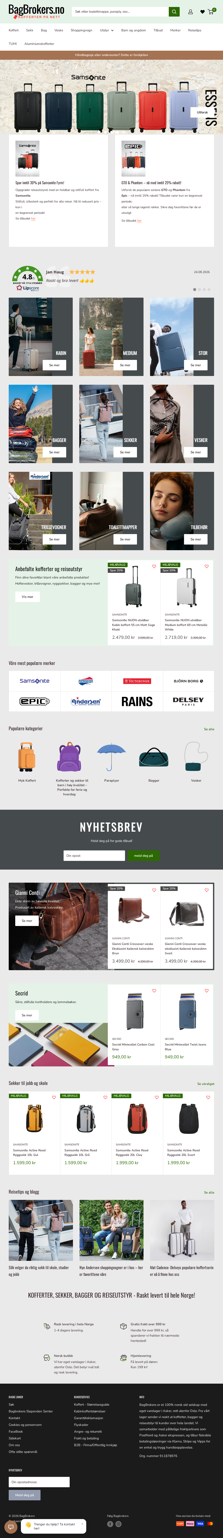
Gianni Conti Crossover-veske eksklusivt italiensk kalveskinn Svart (185, 948)
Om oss (14, 1445)
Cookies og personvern (25, 1425)
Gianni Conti (121, 938)
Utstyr (104, 30)
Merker (175, 30)
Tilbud (158, 30)
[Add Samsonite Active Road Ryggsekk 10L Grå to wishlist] (105, 1097)
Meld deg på (24, 1495)
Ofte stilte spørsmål (23, 1452)
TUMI (13, 44)
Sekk (29, 30)
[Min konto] (190, 11)
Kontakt (14, 1418)
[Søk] (174, 12)
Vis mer (27, 597)
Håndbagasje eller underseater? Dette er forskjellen (111, 55)
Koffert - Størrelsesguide (91, 1404)
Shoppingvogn (81, 30)
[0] (210, 11)
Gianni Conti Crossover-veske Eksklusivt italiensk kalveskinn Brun (133, 948)
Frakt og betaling (86, 1438)
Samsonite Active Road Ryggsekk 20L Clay (132, 1152)
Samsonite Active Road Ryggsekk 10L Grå (80, 1152)
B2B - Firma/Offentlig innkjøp (95, 1445)
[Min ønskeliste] (202, 11)
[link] (111, 279)
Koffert (14, 30)
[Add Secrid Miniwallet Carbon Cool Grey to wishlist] (154, 991)
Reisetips (194, 30)
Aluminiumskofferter (39, 44)
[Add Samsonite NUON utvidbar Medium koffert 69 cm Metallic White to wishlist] (207, 566)
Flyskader (81, 1425)
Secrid (116, 1039)
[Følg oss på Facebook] (110, 1524)
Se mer (27, 921)
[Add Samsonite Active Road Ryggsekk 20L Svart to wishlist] (208, 1097)
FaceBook (16, 1431)
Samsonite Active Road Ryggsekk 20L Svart (183, 1152)
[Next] (213, 602)
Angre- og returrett (88, 1431)
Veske (58, 30)
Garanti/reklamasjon (88, 1418)
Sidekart (15, 1438)
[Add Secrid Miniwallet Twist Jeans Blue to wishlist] (207, 991)
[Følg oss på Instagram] (118, 1524)
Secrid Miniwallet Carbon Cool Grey (133, 1046)
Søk (11, 1404)
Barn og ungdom (133, 30)
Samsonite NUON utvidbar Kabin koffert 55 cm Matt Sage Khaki (133, 625)
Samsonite (119, 614)
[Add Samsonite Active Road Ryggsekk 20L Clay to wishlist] (157, 1097)
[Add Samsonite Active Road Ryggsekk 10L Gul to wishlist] (54, 1097)
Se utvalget (206, 1084)
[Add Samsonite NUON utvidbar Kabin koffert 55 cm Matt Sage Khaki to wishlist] (154, 566)
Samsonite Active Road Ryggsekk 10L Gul (29, 1152)
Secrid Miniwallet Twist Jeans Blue (185, 1046)
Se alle (209, 729)
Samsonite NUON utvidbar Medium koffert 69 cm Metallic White (186, 625)
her (33, 218)
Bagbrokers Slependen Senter (31, 1411)
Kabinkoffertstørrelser (89, 1411)
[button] (10, 1527)
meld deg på (143, 855)
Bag (44, 30)
